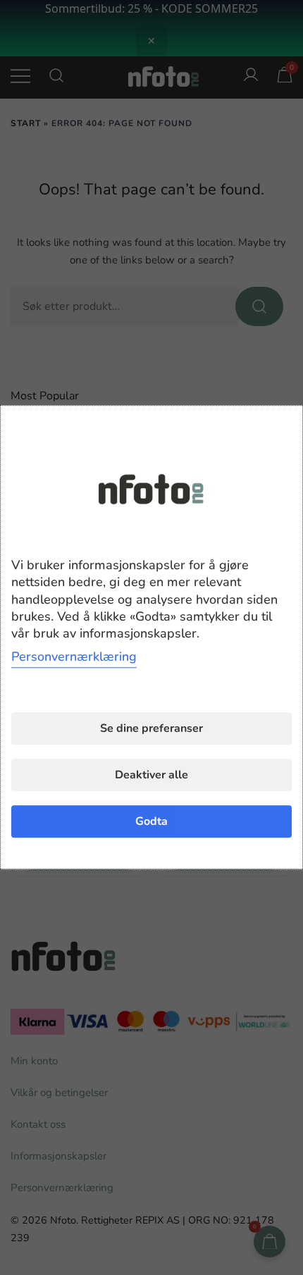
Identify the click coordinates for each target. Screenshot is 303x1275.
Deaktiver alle (151, 775)
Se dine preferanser (151, 729)
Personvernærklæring (74, 657)
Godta (151, 822)
